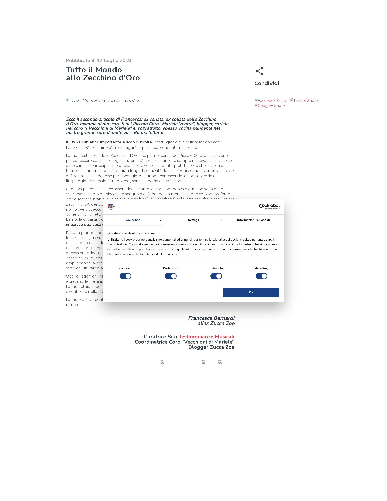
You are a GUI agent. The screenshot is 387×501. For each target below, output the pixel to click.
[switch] (171, 276)
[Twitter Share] (304, 100)
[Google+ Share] (270, 105)
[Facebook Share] (271, 100)
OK (251, 292)
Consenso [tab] (133, 220)
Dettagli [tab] (193, 220)
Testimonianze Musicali (206, 336)
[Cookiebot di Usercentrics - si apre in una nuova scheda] (262, 207)
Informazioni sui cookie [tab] (253, 220)
